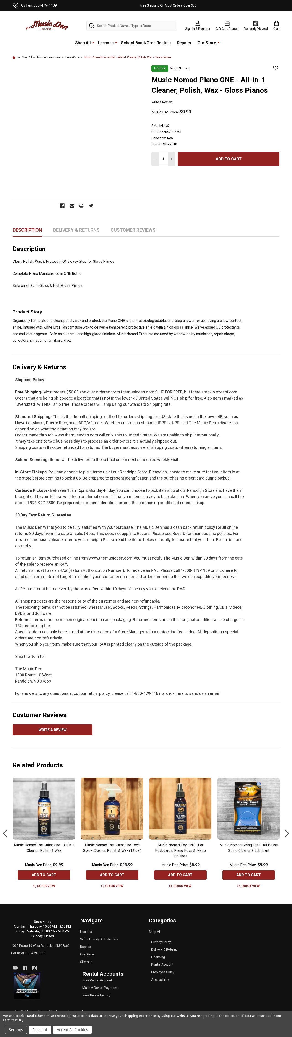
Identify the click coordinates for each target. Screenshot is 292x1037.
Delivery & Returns (164, 949)
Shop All (83, 42)
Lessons (106, 42)
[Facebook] (62, 206)
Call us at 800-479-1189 (28, 953)
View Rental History (96, 995)
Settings (16, 1029)
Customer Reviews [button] (133, 231)
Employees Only (162, 972)
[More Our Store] (218, 42)
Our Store (207, 42)
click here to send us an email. (193, 693)
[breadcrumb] (15, 57)
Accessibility (160, 979)
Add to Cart (229, 159)
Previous (5, 834)
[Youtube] (15, 968)
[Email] (72, 206)
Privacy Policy (161, 942)
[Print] (81, 206)
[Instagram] (34, 968)
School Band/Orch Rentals (146, 42)
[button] (27, 985)
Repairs (184, 42)
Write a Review (162, 102)
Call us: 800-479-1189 (39, 5)
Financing (158, 957)
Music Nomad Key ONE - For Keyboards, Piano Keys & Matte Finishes (180, 850)
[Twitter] (91, 206)
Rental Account (162, 964)
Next (286, 834)
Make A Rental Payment (99, 988)
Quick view (46, 886)
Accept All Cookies (72, 1029)
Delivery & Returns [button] (76, 231)
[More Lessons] (116, 42)
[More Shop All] (93, 42)
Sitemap (86, 962)
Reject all (40, 1029)
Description (27, 230)
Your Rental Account (97, 980)
